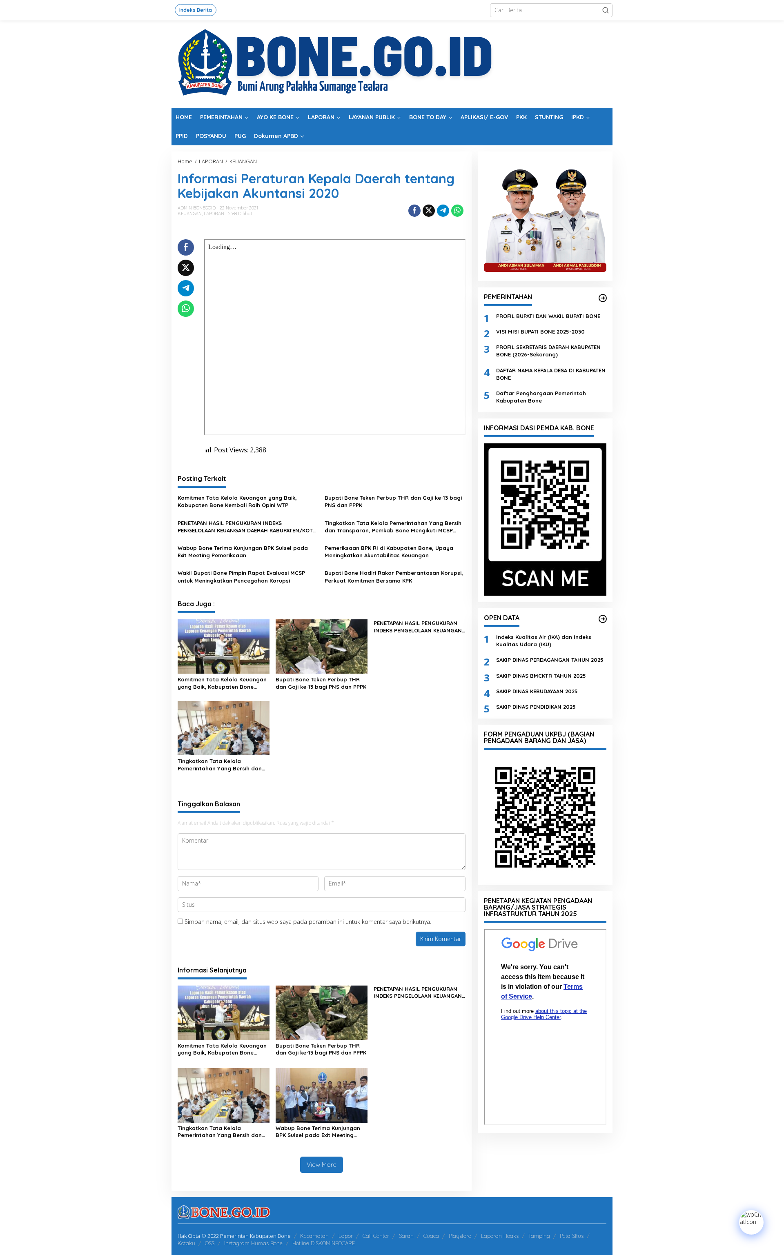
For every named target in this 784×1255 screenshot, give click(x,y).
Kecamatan (314, 1236)
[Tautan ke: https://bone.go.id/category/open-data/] (603, 619)
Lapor (346, 1236)
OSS (209, 1243)
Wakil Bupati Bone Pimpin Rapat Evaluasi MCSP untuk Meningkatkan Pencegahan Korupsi (241, 576)
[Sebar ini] (414, 211)
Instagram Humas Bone (253, 1243)
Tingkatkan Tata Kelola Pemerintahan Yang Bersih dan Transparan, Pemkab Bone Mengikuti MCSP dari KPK (393, 527)
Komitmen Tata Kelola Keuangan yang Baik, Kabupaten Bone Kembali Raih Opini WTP (237, 501)
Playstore (460, 1236)
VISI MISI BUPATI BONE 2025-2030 (540, 331)
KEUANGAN (190, 213)
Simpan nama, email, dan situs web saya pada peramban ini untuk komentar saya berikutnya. (308, 922)
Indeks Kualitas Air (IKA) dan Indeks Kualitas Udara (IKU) (543, 640)
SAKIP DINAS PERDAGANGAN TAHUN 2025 (550, 659)
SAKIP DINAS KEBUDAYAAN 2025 (537, 691)
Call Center (376, 1236)
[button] (605, 10)
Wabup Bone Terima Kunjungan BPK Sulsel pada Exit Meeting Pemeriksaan (243, 552)
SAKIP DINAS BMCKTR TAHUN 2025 (541, 675)
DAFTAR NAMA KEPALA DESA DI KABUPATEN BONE (551, 374)
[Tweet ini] (429, 211)
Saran (406, 1236)
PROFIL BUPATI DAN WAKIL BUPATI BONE (548, 315)
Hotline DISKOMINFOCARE (323, 1243)
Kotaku (186, 1243)
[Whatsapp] (457, 211)
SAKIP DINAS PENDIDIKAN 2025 (536, 706)
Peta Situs (572, 1236)
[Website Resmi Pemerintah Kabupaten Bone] (392, 63)
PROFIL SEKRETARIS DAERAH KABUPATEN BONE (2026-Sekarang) (548, 351)
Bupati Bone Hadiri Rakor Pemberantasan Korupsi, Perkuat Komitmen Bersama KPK (394, 576)
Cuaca (431, 1236)
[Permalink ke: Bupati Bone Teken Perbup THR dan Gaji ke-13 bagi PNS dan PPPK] (322, 646)
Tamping (539, 1236)
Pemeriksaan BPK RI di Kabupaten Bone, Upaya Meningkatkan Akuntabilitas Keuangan (389, 552)
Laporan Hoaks (500, 1236)
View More (321, 1164)
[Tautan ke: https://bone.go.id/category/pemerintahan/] (603, 298)
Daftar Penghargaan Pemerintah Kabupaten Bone (541, 396)
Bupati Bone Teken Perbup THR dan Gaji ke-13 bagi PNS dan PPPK (393, 501)
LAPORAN (214, 213)
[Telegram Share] (443, 211)
